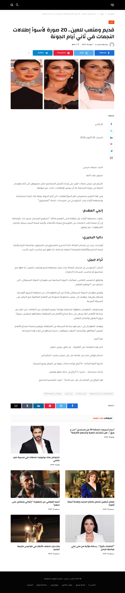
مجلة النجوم (42, 585)
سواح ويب (54, 585)
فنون (111, 22)
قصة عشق (80, 585)
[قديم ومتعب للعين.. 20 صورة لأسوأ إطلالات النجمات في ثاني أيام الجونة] (62, 84)
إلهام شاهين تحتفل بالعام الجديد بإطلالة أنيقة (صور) (90, 503)
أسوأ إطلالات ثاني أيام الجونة (101, 394)
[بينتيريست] (111, 144)
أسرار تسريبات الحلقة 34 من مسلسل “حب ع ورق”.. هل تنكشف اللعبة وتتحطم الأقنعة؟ (92, 431)
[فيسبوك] (111, 124)
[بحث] (12, 5)
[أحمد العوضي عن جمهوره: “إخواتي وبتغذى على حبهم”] (35, 484)
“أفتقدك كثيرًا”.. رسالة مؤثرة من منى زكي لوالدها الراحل (92, 548)
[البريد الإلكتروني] (111, 158)
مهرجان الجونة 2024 (52, 394)
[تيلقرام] (111, 151)
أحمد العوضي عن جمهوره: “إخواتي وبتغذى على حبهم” (36, 503)
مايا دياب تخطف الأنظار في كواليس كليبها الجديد (38, 548)
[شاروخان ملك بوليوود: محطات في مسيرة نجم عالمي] (35, 439)
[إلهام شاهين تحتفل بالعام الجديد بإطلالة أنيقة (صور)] (89, 484)
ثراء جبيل (69, 394)
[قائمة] (112, 5)
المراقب (30, 585)
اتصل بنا (92, 585)
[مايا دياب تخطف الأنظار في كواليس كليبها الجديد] (35, 528)
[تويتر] (111, 131)
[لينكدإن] (111, 137)
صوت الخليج (67, 585)
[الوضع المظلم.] (17, 4)
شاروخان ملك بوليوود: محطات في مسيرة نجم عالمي (36, 459)
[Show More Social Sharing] (29, 53)
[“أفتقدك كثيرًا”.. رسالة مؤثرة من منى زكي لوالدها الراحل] (89, 528)
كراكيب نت (98, 45)
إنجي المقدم (81, 394)
